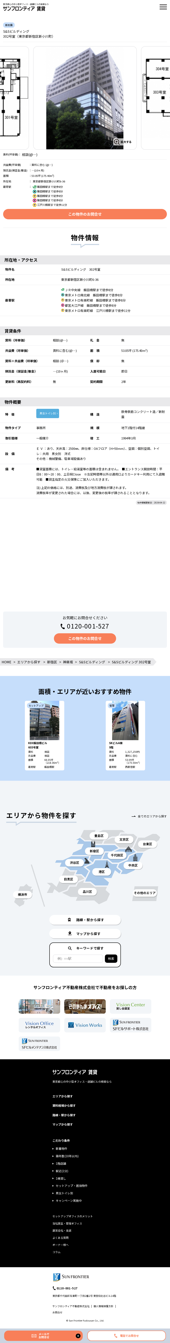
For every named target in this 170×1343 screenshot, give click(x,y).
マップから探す (62, 1124)
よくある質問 (60, 1238)
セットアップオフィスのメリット (72, 1216)
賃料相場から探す (64, 1105)
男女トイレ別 (48, 413)
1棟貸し (61, 1178)
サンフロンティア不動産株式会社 (71, 1306)
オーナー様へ (60, 1245)
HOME (6, 661)
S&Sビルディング (92, 661)
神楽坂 (68, 661)
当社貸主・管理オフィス (67, 1223)
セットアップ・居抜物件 (72, 1186)
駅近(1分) (62, 1171)
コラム (56, 1252)
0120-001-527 (88, 625)
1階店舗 (61, 1163)
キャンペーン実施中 (69, 1200)
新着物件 (61, 1148)
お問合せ (57, 1312)
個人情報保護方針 (103, 1306)
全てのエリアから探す (152, 816)
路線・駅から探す (64, 1115)
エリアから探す (28, 661)
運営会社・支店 (61, 1230)
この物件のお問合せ (85, 214)
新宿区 (52, 661)
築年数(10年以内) (67, 1156)
